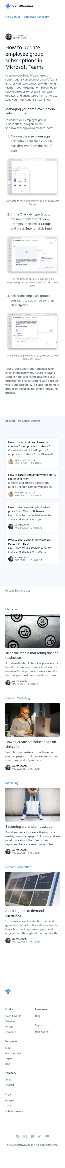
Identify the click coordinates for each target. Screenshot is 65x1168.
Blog (37, 1015)
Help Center (12, 17)
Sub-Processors (14, 1111)
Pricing (9, 1026)
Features (10, 1021)
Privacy (9, 1100)
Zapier (9, 1058)
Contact (9, 1084)
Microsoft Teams (14, 1053)
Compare (10, 1032)
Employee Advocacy (36, 17)
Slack (8, 1047)
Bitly (7, 1063)
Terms (8, 1106)
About (8, 1079)
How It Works (13, 1015)
